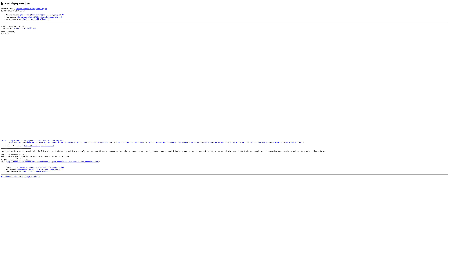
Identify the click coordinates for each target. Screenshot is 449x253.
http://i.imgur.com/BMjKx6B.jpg (98, 142)
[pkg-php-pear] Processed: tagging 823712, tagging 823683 (42, 15)
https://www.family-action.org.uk (39, 146)
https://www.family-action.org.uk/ (47, 140)
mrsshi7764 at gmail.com (25, 28)
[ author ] (45, 19)
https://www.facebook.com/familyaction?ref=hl (60, 142)
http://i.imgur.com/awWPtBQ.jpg (23, 142)
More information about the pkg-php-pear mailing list (20, 177)
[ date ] (24, 19)
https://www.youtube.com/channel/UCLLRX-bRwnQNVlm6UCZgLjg (277, 142)
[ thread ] (30, 19)
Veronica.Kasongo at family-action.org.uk (31, 9)
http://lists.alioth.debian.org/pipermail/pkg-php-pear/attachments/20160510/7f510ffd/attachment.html (53, 162)
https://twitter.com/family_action (130, 142)
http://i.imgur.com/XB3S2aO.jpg (16, 140)
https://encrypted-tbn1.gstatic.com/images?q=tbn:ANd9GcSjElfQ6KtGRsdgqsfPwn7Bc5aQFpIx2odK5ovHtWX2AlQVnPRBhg (198, 142)
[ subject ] (38, 19)
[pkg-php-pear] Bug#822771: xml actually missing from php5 (39, 17)
